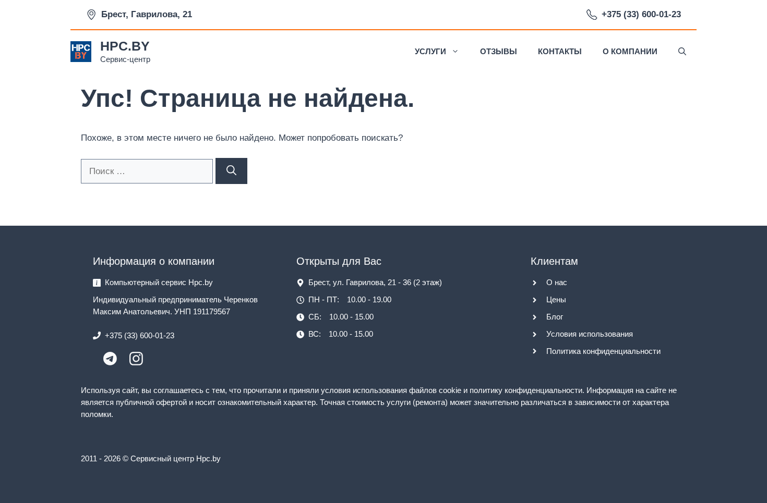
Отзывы (498, 51)
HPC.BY (125, 46)
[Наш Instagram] (136, 362)
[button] (682, 52)
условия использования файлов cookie (391, 390)
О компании (630, 51)
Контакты (560, 51)
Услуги (430, 51)
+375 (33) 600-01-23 (641, 14)
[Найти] (231, 171)
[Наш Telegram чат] (110, 362)
